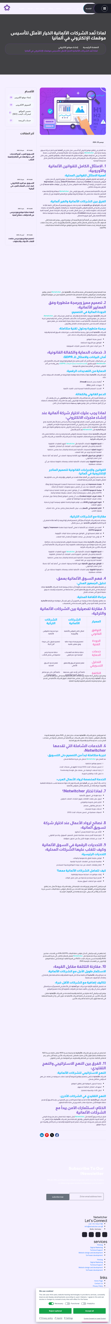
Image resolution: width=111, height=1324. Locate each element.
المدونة (30, 8)
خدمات (69, 8)
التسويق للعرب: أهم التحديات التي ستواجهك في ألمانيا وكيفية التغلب (21, 157)
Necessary (59, 1303)
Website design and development (91, 1252)
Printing (100, 1244)
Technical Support (96, 1250)
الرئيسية (88, 8)
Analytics (91, 1303)
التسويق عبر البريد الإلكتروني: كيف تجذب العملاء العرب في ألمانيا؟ (22, 186)
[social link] (57, 1135)
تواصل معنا (40, 8)
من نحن (79, 8)
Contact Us (99, 1283)
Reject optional (55, 1311)
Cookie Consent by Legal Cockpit (95, 1318)
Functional (75, 1303)
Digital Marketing (96, 1247)
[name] (104, 8)
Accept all (89, 1311)
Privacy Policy (98, 1286)
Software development (94, 1255)
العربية (21, 8)
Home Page (98, 1280)
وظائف (50, 8)
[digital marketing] (7, 8)
